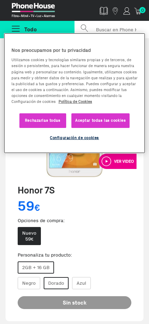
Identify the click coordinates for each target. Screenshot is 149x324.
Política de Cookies (75, 101)
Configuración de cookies (74, 137)
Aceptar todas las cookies (100, 120)
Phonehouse (40, 12)
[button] (118, 161)
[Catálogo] (104, 11)
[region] (75, 93)
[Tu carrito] (138, 11)
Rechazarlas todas (43, 120)
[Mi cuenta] (127, 11)
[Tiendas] (115, 11)
